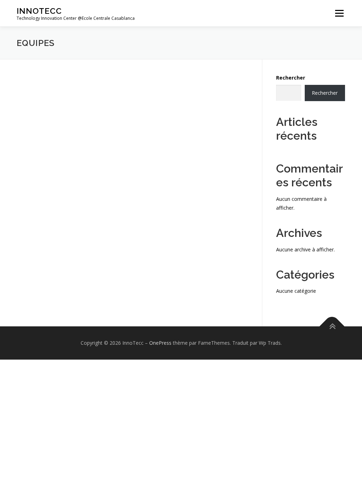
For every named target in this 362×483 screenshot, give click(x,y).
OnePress (160, 342)
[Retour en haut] (332, 326)
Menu (339, 13)
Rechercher (290, 77)
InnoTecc (39, 11)
